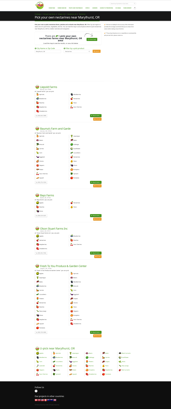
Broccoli (74, 357)
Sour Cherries (43, 374)
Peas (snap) (125, 366)
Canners (94, 8)
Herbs (123, 361)
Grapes (107, 361)
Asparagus (75, 353)
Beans (90, 353)
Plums (57, 370)
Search (97, 51)
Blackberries (43, 357)
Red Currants (126, 370)
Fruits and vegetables (75, 8)
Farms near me (62, 8)
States (87, 8)
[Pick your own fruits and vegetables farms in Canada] (45, 400)
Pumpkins (92, 370)
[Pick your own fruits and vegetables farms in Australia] (48, 400)
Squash (74, 374)
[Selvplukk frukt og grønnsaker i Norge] (39, 400)
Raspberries (109, 370)
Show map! (92, 39)
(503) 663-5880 (41, 115)
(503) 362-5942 (41, 253)
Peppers (41, 370)
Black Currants (126, 353)
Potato (74, 370)
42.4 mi (98, 336)
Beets (107, 353)
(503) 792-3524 (41, 182)
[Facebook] (135, 7)
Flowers (91, 361)
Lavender (42, 366)
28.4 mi (98, 219)
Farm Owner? (127, 8)
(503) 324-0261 (41, 215)
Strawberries (93, 374)
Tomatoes (108, 374)
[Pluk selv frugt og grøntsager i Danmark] (36, 400)
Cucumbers (59, 361)
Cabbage (91, 357)
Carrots (107, 357)
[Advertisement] (84, 66)
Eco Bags (118, 8)
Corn (40, 361)
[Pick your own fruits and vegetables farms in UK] (54, 400)
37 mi (98, 256)
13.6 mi (98, 119)
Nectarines (59, 366)
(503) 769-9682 (41, 332)
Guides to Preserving (106, 8)
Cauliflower (125, 357)
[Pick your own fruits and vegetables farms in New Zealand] (51, 400)
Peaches (91, 366)
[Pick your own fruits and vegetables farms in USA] (42, 400)
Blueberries (59, 357)
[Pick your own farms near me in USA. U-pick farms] (40, 5)
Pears (107, 366)
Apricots (58, 353)
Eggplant (75, 361)
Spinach (58, 374)
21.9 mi (98, 186)
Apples (41, 353)
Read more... (96, 115)
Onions (74, 366)
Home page (52, 8)
